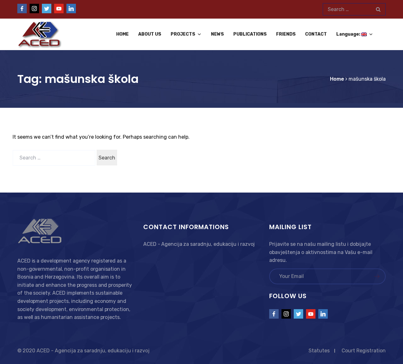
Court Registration (364, 351)
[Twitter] (46, 8)
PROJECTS (183, 34)
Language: (348, 34)
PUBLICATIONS (250, 34)
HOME (122, 34)
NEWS (217, 34)
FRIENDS (286, 34)
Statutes (319, 351)
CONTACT (316, 34)
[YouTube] (59, 8)
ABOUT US (149, 34)
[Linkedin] (71, 8)
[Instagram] (34, 8)
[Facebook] (22, 8)
